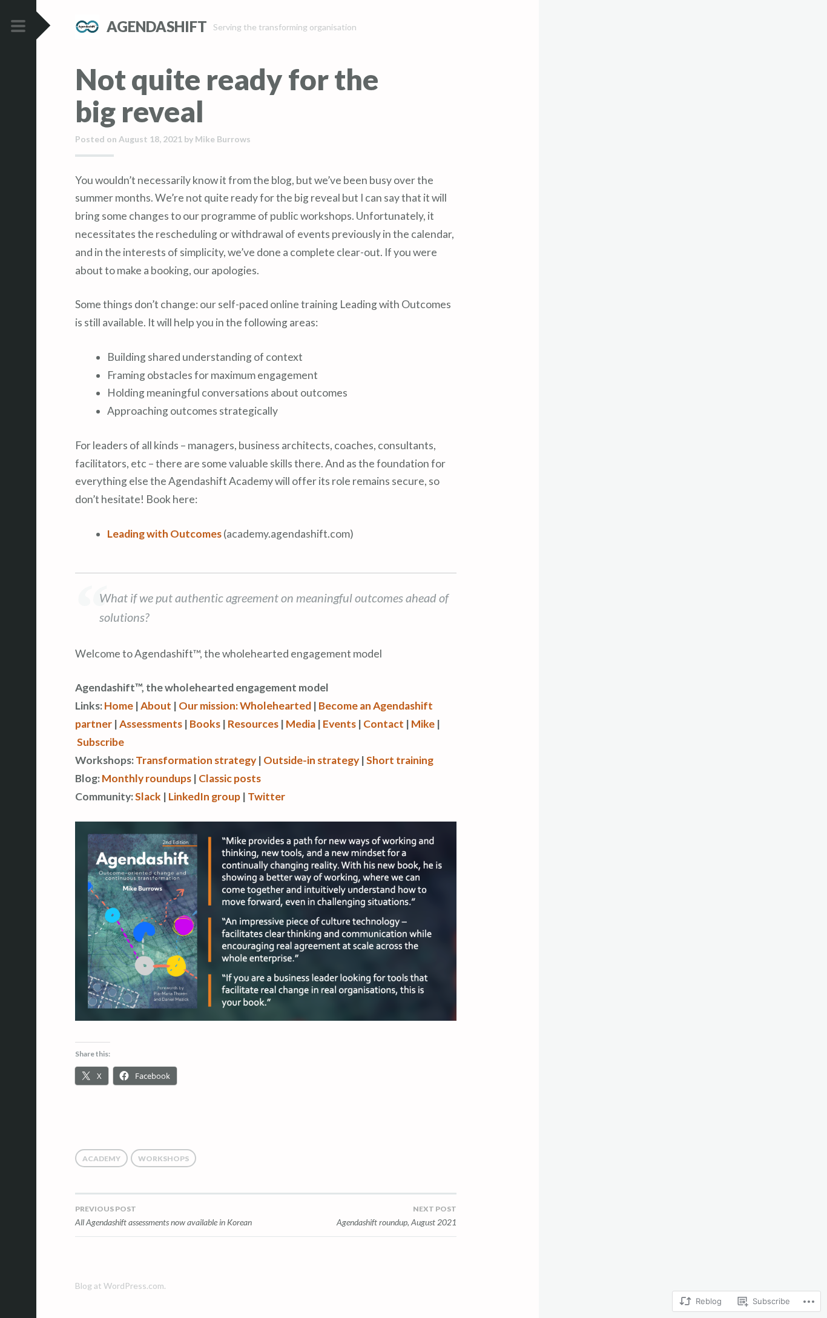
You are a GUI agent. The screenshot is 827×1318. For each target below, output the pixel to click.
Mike (423, 723)
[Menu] (18, 26)
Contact (383, 723)
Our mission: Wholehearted (245, 705)
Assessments (150, 723)
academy (101, 1158)
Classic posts (230, 778)
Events (339, 723)
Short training (399, 760)
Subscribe (100, 742)
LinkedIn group (204, 796)
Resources (253, 723)
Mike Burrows (223, 139)
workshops (163, 1158)
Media (300, 723)
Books (204, 723)
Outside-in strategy (311, 760)
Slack (148, 796)
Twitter (266, 796)
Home (118, 705)
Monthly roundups (146, 778)
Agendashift (157, 26)
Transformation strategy (196, 760)
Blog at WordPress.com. (120, 1285)
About (155, 705)
